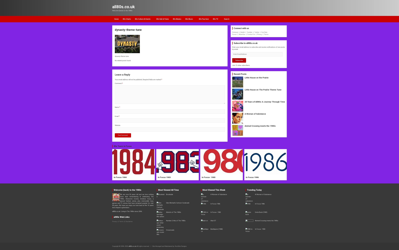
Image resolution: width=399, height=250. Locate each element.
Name (117, 107)
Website (117, 125)
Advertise (242, 34)
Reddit (242, 32)
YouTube (264, 32)
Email (117, 116)
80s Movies (177, 19)
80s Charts (127, 19)
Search (226, 19)
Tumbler (249, 32)
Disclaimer (129, 221)
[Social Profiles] (274, 247)
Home (116, 19)
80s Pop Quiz (204, 19)
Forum (234, 34)
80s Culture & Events (142, 19)
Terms (266, 34)
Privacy (259, 34)
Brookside (169, 194)
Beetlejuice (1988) (217, 229)
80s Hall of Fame (162, 19)
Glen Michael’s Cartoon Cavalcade (177, 203)
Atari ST (213, 221)
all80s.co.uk (123, 6)
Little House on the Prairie (256, 77)
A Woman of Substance (255, 114)
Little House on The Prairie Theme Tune (263, 90)
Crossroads (170, 230)
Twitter (256, 32)
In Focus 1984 (120, 177)
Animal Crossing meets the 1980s (260, 126)
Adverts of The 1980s (173, 212)
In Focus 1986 (252, 177)
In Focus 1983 (164, 177)
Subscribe (239, 60)
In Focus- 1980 (208, 177)
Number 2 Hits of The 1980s (175, 221)
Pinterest (235, 32)
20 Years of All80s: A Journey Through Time (265, 102)
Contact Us (251, 34)
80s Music (189, 19)
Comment (119, 83)
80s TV (215, 19)
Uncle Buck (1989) (261, 212)
